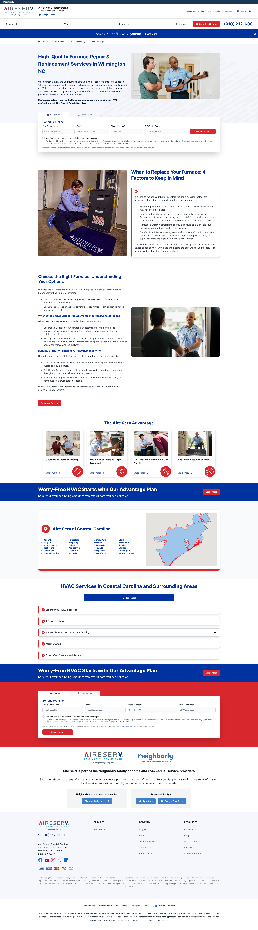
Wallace (122, 548)
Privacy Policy (77, 143)
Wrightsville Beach (127, 553)
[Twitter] (60, 860)
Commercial (86, 115)
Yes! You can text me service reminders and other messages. (72, 138)
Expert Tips (190, 829)
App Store (148, 801)
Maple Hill (73, 550)
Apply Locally (146, 853)
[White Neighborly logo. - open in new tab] (8, 2)
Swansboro (124, 542)
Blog (186, 835)
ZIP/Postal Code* (153, 126)
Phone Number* (118, 126)
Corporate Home (192, 853)
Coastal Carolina (51, 553)
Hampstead (74, 540)
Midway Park (100, 540)
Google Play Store (174, 801)
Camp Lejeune (50, 545)
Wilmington (124, 550)
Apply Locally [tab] (214, 11)
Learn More (211, 491)
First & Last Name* (50, 126)
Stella (121, 540)
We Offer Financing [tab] (195, 11)
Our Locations (191, 841)
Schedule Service (49, 403)
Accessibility (121, 906)
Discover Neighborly (95, 801)
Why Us (143, 829)
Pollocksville (99, 545)
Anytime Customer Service (194, 459)
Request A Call (202, 131)
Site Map (188, 847)
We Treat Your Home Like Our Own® (151, 461)
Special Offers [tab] (246, 11)
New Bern (98, 542)
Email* (79, 126)
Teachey (123, 545)
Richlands (98, 548)
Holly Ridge (74, 542)
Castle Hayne (50, 548)
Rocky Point (99, 550)
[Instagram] (53, 860)
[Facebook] (40, 860)
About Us (144, 835)
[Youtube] (47, 860)
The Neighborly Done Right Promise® (105, 461)
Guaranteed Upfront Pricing (62, 459)
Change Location (48, 15)
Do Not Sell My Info (140, 906)
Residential (55, 115)
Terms (66, 143)
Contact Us (145, 847)
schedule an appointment (88, 100)
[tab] (67, 24)
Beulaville (48, 540)
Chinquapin (49, 550)
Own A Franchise (147, 841)
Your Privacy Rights (166, 906)
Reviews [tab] (228, 11)
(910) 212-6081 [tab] (239, 24)
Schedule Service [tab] (208, 24)
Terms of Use (89, 906)
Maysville (73, 553)
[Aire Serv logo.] (18, 11)
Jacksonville (74, 548)
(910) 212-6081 (53, 835)
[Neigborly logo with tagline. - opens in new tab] (156, 758)
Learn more (51, 473)
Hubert (72, 545)
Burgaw (47, 542)
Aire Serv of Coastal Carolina (91, 91)
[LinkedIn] (66, 860)
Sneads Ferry (100, 553)
